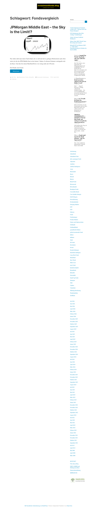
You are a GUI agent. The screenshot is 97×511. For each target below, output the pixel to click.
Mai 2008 (72, 450)
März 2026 (72, 311)
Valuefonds (72, 288)
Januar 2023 (73, 402)
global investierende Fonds (76, 232)
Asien (71, 169)
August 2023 (73, 384)
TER (71, 283)
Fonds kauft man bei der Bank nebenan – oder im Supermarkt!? (80, 137)
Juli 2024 (72, 359)
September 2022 (74, 412)
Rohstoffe (31, 77)
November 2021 (74, 438)
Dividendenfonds (74, 202)
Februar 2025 (73, 341)
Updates (72, 285)
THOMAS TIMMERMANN (79, 115)
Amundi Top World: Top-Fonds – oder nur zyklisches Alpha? (80, 57)
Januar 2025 (73, 344)
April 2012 (72, 448)
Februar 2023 (73, 400)
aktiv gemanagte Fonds (75, 159)
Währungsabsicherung (75, 290)
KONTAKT (73, 461)
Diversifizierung (74, 199)
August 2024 (73, 357)
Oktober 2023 (73, 379)
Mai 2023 (72, 392)
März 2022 (72, 427)
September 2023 (74, 382)
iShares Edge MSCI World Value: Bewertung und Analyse (78, 42)
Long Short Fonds (74, 255)
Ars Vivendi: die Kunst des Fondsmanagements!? (80, 100)
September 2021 (74, 443)
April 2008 (72, 453)
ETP (71, 209)
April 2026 (72, 309)
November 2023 (74, 377)
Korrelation (73, 245)
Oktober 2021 (73, 440)
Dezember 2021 (74, 435)
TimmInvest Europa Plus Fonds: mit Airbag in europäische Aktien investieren (80, 120)
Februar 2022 (73, 430)
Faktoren (72, 212)
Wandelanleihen (74, 293)
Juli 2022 (72, 417)
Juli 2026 (72, 301)
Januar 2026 (73, 316)
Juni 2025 (72, 334)
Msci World (73, 260)
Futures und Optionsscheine (76, 222)
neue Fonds (73, 265)
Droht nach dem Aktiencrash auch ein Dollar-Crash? (80, 81)
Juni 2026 (72, 303)
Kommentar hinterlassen (43, 77)
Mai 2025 (72, 336)
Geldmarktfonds (74, 227)
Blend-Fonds (73, 181)
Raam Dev (69, 505)
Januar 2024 (73, 372)
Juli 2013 (72, 445)
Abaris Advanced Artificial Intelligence (76, 37)
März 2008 (72, 455)
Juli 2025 (72, 331)
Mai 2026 (72, 306)
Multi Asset (73, 262)
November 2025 (74, 321)
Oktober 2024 (73, 352)
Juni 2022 (72, 420)
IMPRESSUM (73, 473)
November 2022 (74, 407)
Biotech (72, 176)
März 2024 (72, 367)
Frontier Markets (74, 219)
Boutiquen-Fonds (74, 189)
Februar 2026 (73, 314)
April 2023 (72, 395)
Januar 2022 (73, 433)
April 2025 (72, 339)
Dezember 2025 (74, 319)
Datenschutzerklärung (75, 470)
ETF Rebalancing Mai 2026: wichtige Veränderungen (77, 34)
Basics (71, 174)
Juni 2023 (72, 390)
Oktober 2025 (73, 324)
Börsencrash (73, 184)
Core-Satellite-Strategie (75, 194)
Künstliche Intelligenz (75, 252)
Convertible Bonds (74, 192)
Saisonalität (73, 275)
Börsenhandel (73, 187)
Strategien (72, 280)
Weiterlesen (16, 71)
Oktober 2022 (73, 410)
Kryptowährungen (74, 250)
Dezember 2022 (74, 405)
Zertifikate (72, 295)
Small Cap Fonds (74, 278)
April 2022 (72, 425)
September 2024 (74, 354)
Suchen (72, 19)
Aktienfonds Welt (74, 156)
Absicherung (73, 151)
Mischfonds (73, 257)
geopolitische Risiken (75, 230)
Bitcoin (72, 179)
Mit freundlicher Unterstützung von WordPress (36, 505)
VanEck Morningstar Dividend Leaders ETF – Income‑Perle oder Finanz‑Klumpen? (78, 29)
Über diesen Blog (74, 464)
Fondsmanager (73, 217)
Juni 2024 (72, 362)
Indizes (72, 235)
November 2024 (74, 349)
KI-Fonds (72, 242)
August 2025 (73, 329)
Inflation (72, 237)
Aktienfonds (22, 77)
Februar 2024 (73, 369)
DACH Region (73, 197)
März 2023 (72, 397)
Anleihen (72, 164)
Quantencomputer (74, 267)
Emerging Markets (74, 204)
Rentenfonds (73, 270)
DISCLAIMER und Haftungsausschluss (75, 466)
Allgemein (72, 161)
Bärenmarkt (73, 171)
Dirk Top (14, 77)
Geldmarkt (72, 224)
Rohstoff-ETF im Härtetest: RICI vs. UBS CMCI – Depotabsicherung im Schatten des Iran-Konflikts (78, 47)
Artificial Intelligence (75, 166)
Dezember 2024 (74, 346)
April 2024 (72, 364)
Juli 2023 (72, 387)
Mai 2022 (72, 422)
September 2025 (74, 326)
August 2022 (73, 415)
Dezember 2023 (74, 374)
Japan (71, 240)
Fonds (26, 77)
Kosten (72, 247)
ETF (71, 207)
